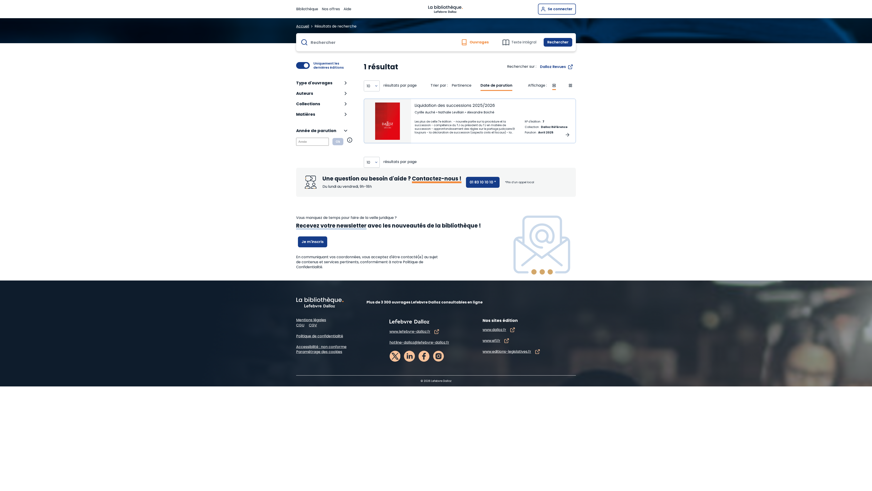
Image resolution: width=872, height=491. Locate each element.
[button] (322, 83)
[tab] (477, 42)
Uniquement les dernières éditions (328, 65)
